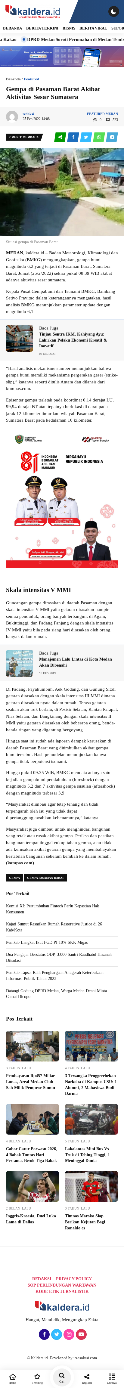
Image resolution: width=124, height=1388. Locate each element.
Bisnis (69, 28)
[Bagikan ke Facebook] (73, 137)
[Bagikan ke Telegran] (112, 137)
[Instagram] (68, 1334)
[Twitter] (56, 1334)
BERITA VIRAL (93, 28)
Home (12, 1382)
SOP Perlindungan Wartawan (62, 1285)
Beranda (13, 79)
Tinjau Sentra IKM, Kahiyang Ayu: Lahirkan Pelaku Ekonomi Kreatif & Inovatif (73, 340)
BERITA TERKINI (42, 28)
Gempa (14, 877)
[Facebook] (43, 1334)
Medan (112, 114)
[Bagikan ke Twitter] (86, 137)
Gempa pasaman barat (45, 877)
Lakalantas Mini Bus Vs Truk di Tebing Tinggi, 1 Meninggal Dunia (87, 1155)
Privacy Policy (74, 1279)
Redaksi (41, 1279)
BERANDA (12, 28)
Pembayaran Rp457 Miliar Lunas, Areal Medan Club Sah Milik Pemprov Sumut (30, 1082)
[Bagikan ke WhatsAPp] (99, 137)
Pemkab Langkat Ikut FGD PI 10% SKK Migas (47, 942)
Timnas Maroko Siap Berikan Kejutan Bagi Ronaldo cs (85, 1222)
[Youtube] (80, 1334)
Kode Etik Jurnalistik (62, 1291)
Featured (31, 79)
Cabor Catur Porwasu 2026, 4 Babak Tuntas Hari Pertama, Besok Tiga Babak (31, 1155)
